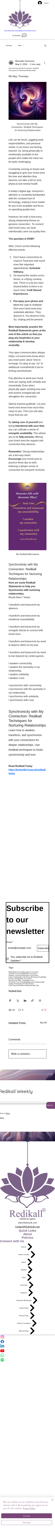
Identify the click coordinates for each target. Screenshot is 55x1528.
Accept (26, 1515)
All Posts (9, 45)
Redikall (11, 972)
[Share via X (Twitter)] (17, 1000)
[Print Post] (39, 1000)
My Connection (26, 978)
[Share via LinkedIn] (25, 1000)
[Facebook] (27, 1341)
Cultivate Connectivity (16, 973)
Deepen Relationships (36, 982)
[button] (45, 45)
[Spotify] (27, 1360)
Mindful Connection (30, 973)
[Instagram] (27, 1337)
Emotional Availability (38, 977)
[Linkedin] (27, 1346)
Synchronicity (18, 972)
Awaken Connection (16, 975)
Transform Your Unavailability (19, 982)
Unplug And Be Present (25, 984)
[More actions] (44, 62)
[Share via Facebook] (10, 1000)
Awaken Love (29, 980)
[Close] (50, 1501)
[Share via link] (32, 1000)
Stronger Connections (30, 975)
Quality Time (13, 984)
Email (9, 942)
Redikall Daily (15, 991)
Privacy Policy (29, 1508)
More (20, 45)
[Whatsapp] (27, 1355)
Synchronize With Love (17, 980)
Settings (27, 1522)
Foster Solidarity (14, 977)
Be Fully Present (25, 977)
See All (43, 1022)
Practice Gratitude (15, 978)
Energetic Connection (31, 972)
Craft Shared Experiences (18, 985)
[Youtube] (27, 1350)
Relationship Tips (33, 985)
